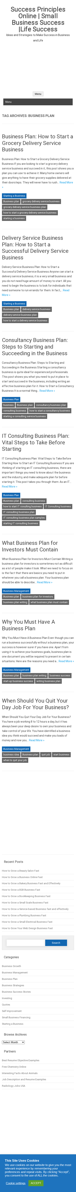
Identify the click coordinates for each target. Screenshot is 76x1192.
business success (60, 675)
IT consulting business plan (18, 512)
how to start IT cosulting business (22, 506)
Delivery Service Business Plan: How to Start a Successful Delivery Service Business (35, 248)
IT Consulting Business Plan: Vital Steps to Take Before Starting (35, 442)
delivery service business (36, 309)
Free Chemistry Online (14, 1066)
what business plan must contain (49, 602)
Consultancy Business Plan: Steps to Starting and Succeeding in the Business (35, 346)
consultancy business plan (51, 405)
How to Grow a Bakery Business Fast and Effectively (31, 883)
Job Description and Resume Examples (24, 1079)
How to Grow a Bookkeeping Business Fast (26, 896)
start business (61, 754)
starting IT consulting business (20, 523)
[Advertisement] (38, 64)
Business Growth (11, 966)
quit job (46, 754)
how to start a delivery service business (25, 320)
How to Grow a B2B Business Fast (21, 889)
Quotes (6, 1004)
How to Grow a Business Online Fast (22, 877)
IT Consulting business (58, 506)
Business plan (11, 201)
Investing (7, 998)
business (8, 405)
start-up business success (18, 681)
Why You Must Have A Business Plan (28, 625)
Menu (38, 93)
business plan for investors (37, 596)
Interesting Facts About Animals (20, 1073)
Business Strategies (13, 985)
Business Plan (11, 399)
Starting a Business (14, 195)
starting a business (14, 218)
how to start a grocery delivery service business (30, 212)
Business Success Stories (16, 991)
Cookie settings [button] (16, 1183)
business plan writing (15, 602)
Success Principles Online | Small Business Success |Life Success (38, 19)
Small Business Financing (16, 1017)
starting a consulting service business (24, 416)
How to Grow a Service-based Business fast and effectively (35, 909)
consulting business (14, 410)
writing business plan (48, 681)
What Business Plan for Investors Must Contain (30, 546)
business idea (11, 754)
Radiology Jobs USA (13, 1085)
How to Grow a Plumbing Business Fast (24, 915)
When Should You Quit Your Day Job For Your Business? (35, 704)
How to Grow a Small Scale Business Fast (25, 902)
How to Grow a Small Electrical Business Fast (27, 921)
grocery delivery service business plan (24, 207)
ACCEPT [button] (36, 1183)
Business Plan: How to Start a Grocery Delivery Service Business (37, 143)
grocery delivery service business (41, 201)
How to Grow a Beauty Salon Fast (20, 870)
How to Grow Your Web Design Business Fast (27, 928)
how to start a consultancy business (49, 410)
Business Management (16, 590)
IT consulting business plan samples (24, 517)
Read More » (47, 390)
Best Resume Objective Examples (20, 1060)
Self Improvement (12, 1011)
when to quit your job (15, 760)
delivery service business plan (20, 314)
